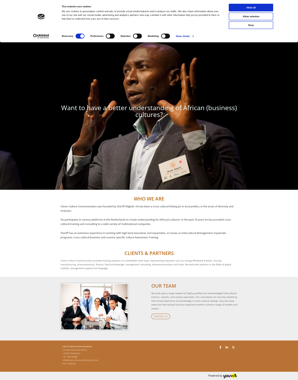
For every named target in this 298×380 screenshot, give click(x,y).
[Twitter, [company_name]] (233, 347)
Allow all (251, 7)
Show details (183, 36)
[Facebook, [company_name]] (220, 347)
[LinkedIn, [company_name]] (227, 347)
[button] (160, 316)
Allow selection (251, 16)
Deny (251, 25)
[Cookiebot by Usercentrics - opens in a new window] (41, 36)
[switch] (110, 36)
